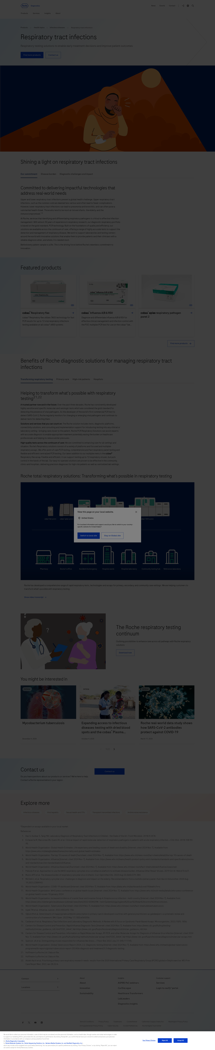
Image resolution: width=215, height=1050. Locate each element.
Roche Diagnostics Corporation (15, 1041)
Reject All (165, 1040)
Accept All (180, 1040)
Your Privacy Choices (149, 1040)
